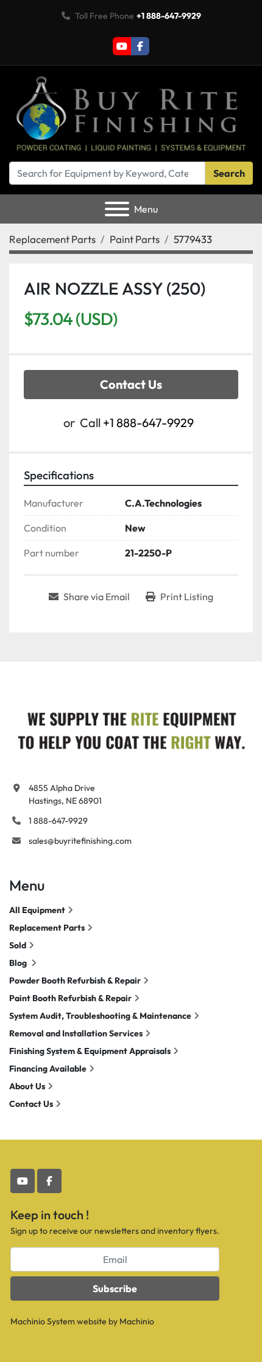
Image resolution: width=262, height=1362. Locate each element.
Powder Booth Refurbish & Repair (75, 980)
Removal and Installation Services (76, 1033)
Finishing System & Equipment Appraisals (90, 1050)
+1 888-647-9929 (168, 15)
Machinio (136, 1321)
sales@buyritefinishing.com (80, 840)
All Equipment (37, 910)
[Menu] (117, 209)
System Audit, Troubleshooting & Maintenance (100, 1015)
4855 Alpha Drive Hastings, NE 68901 (65, 794)
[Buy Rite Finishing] (131, 727)
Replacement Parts (47, 927)
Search (229, 173)
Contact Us (131, 384)
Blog (19, 962)
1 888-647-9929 (58, 820)
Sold (17, 945)
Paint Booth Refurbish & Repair (70, 998)
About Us (27, 1086)
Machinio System (42, 1321)
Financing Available (48, 1068)
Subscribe (115, 1288)
